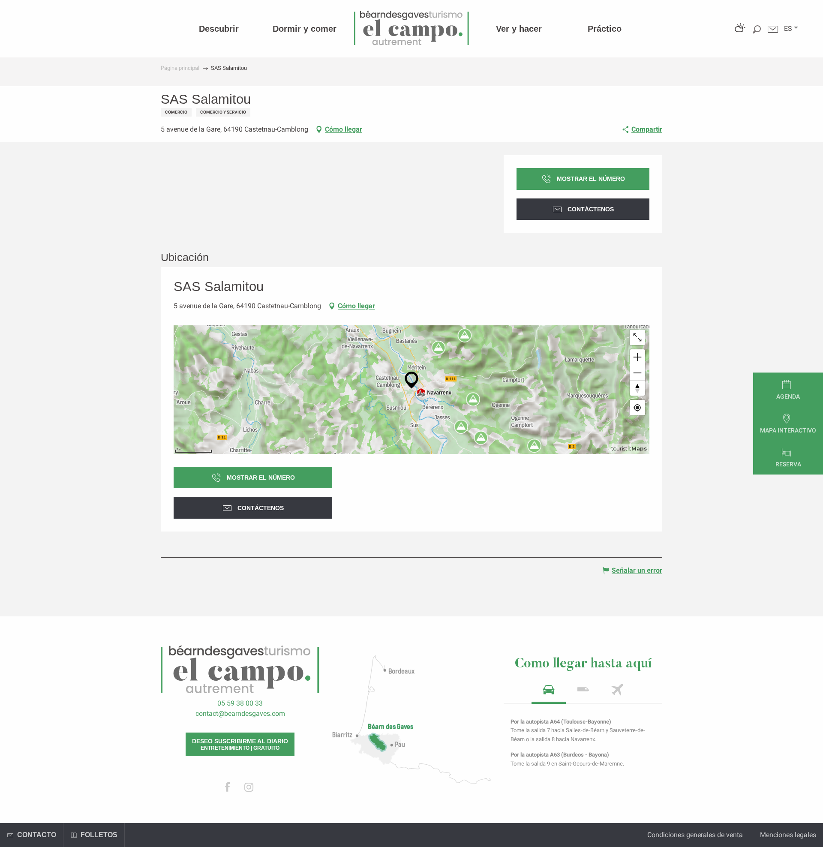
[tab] (549, 692)
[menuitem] (219, 28)
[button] (788, 28)
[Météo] (739, 35)
